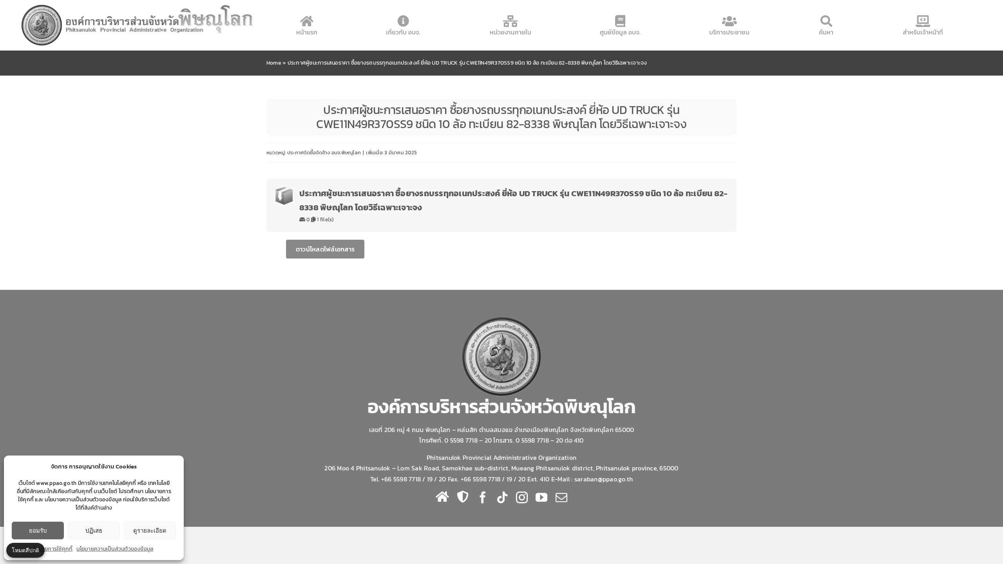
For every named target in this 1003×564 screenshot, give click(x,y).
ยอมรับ (38, 530)
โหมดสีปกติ (25, 550)
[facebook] (483, 497)
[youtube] (541, 497)
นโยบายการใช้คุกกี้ (51, 549)
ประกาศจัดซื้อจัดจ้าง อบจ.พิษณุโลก (324, 152)
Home (273, 63)
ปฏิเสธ (93, 530)
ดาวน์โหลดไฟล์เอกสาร (325, 249)
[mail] (561, 497)
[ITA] (463, 497)
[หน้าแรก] (442, 497)
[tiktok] (502, 497)
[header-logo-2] (138, 5)
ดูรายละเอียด (150, 530)
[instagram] (522, 497)
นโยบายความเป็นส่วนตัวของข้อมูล (114, 549)
